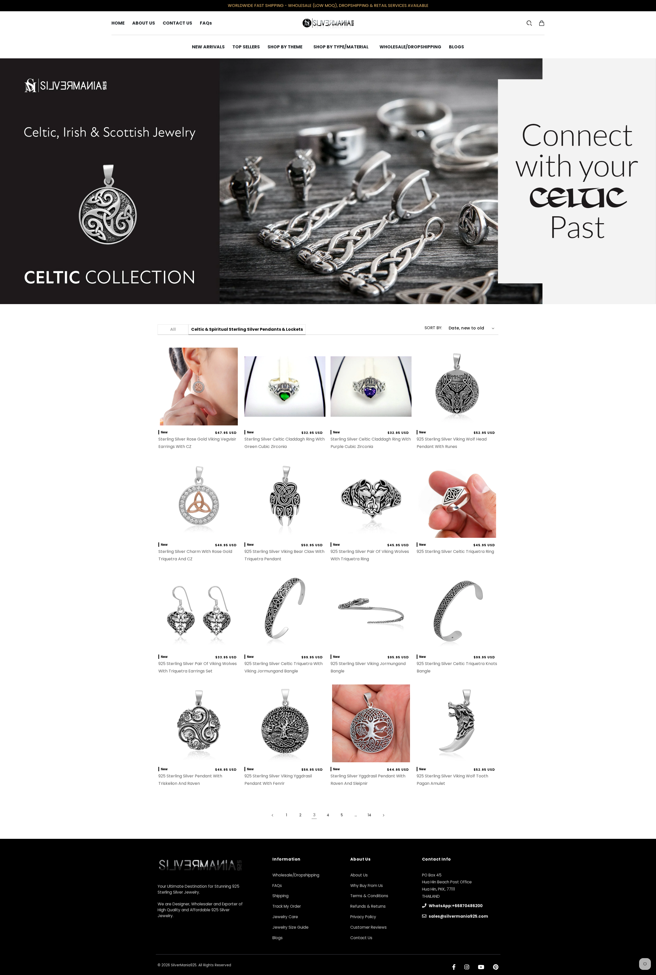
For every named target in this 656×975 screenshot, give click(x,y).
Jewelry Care (285, 916)
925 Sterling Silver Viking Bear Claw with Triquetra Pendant (284, 555)
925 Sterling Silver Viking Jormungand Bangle (368, 667)
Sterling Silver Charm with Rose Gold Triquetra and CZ (195, 555)
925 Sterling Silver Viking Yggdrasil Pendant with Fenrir (278, 779)
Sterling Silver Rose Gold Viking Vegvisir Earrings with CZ (197, 442)
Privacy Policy (363, 916)
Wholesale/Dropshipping (295, 875)
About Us (359, 875)
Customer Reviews (368, 927)
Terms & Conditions (369, 895)
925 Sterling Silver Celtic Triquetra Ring (455, 551)
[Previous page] (272, 815)
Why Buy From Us (366, 885)
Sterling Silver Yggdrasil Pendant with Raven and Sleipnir (368, 779)
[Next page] (383, 815)
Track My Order (286, 906)
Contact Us (361, 937)
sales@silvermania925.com (458, 916)
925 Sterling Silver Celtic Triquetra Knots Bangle (457, 667)
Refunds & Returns (368, 906)
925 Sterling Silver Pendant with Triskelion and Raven (190, 779)
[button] (542, 23)
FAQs (277, 885)
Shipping (280, 895)
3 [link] (314, 815)
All (173, 329)
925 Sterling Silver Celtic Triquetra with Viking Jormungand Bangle (283, 667)
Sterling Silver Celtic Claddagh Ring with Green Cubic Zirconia (284, 442)
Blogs (277, 937)
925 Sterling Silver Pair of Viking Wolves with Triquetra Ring (370, 555)
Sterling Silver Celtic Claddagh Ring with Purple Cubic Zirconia (371, 442)
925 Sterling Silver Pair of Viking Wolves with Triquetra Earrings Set (197, 667)
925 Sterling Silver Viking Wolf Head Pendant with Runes (452, 442)
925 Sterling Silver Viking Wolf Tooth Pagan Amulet (452, 779)
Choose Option (285, 420)
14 (369, 815)
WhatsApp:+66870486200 (455, 905)
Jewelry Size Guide (290, 927)
